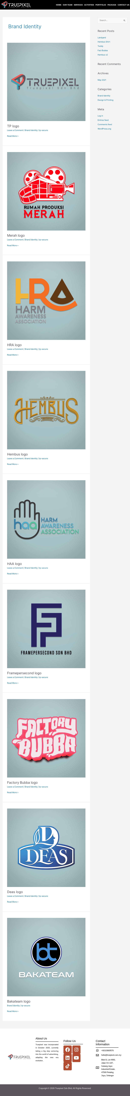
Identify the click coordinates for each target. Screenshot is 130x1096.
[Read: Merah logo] (46, 191)
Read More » (12, 136)
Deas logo (15, 892)
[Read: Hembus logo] (46, 410)
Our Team (67, 5)
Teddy (100, 46)
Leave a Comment (15, 130)
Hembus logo (17, 454)
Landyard (102, 37)
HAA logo (14, 564)
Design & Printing (105, 100)
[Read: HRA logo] (46, 300)
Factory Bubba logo (22, 782)
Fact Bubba (103, 50)
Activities (89, 5)
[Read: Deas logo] (46, 847)
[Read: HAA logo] (46, 519)
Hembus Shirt (104, 42)
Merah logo (16, 235)
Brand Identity (31, 130)
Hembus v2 (103, 55)
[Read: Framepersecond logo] (46, 628)
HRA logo (14, 345)
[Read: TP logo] (46, 81)
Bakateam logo (18, 1001)
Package (112, 5)
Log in (100, 116)
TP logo (13, 126)
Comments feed (105, 124)
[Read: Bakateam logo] (46, 957)
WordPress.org (104, 129)
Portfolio (100, 5)
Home (58, 5)
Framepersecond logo (24, 673)
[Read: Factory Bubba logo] (46, 738)
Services (78, 5)
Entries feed (103, 120)
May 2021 (102, 80)
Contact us (123, 5)
